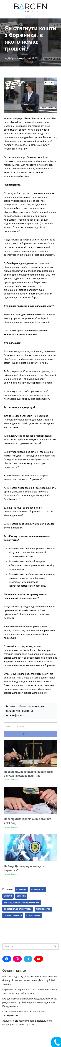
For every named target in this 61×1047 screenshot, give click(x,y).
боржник (21, 896)
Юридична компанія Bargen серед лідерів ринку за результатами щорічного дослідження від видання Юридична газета (29, 1002)
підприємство (43, 909)
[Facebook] (6, 959)
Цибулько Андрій (16, 58)
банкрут (8, 896)
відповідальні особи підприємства (21, 902)
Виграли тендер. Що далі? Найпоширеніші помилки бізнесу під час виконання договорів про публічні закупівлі (29, 980)
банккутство (37, 889)
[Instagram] (17, 959)
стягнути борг (33, 915)
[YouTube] (38, 959)
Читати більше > (11, 780)
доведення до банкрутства (17, 909)
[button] (27, 18)
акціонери (21, 889)
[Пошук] (55, 946)
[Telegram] (28, 959)
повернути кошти (13, 915)
